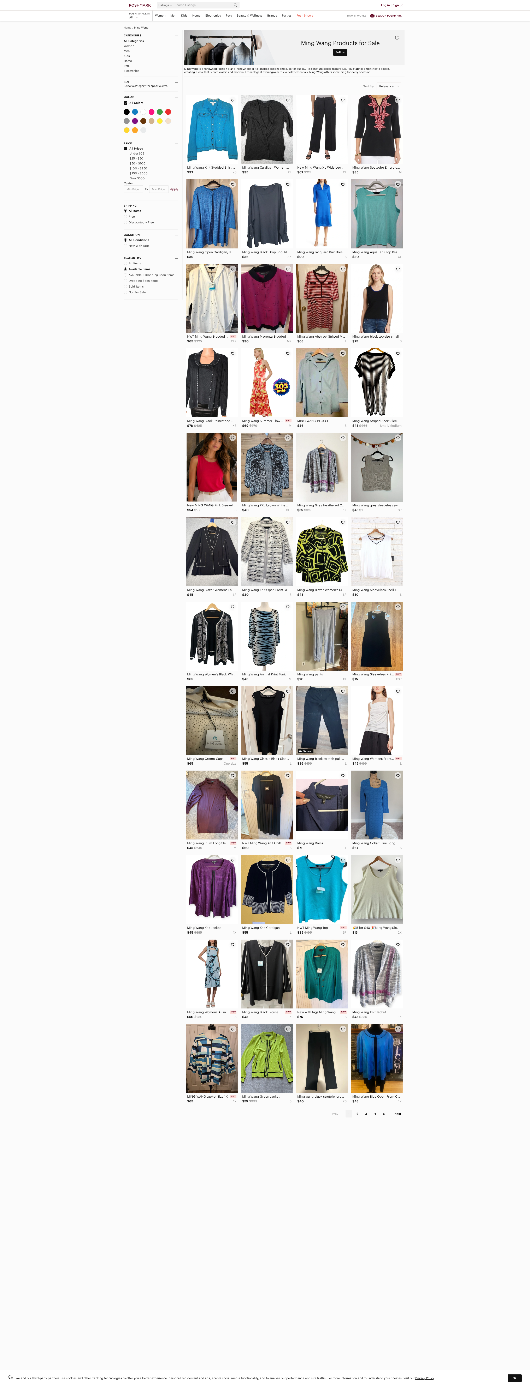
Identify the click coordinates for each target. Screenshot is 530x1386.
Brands (272, 15)
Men (173, 15)
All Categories (134, 41)
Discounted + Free (141, 222)
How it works (357, 15)
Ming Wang (141, 27)
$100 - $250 (138, 168)
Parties (287, 15)
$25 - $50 (136, 158)
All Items (135, 211)
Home (196, 15)
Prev (335, 1114)
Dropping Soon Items (143, 281)
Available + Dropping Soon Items (152, 275)
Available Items (139, 269)
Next (397, 1114)
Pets (229, 15)
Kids (184, 15)
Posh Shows (304, 15)
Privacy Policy (424, 1378)
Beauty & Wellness (250, 15)
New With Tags (139, 246)
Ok (515, 1378)
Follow (340, 52)
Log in (385, 5)
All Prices (136, 148)
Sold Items (136, 286)
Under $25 (137, 153)
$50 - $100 (138, 163)
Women (160, 15)
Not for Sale (137, 292)
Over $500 (137, 178)
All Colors (136, 103)
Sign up (398, 5)
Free (132, 216)
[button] (165, 5)
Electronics (213, 15)
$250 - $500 (139, 173)
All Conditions (139, 240)
